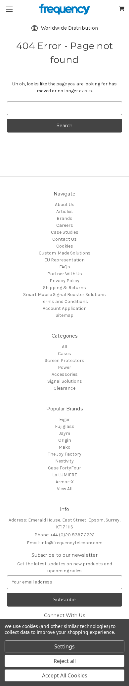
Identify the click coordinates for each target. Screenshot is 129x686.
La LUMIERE (64, 475)
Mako (64, 447)
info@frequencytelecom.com (65, 543)
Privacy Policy (64, 280)
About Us (64, 204)
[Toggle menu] (9, 9)
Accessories (65, 374)
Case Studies (64, 232)
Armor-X (65, 482)
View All (64, 489)
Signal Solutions (64, 381)
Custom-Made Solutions (65, 253)
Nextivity (64, 461)
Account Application (65, 308)
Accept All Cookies (64, 675)
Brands (64, 218)
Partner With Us (64, 274)
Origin (64, 440)
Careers (64, 225)
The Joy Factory (64, 454)
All (64, 346)
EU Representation (64, 260)
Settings (64, 646)
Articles (64, 211)
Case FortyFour (64, 468)
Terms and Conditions (64, 301)
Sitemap (64, 315)
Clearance (64, 388)
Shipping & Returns (64, 287)
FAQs (64, 267)
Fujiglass (64, 426)
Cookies (64, 246)
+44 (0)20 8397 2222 (64, 535)
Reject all (65, 661)
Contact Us (64, 239)
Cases (64, 353)
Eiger (64, 419)
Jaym (64, 433)
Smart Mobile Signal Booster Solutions (64, 294)
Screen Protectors (64, 360)
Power (64, 367)
